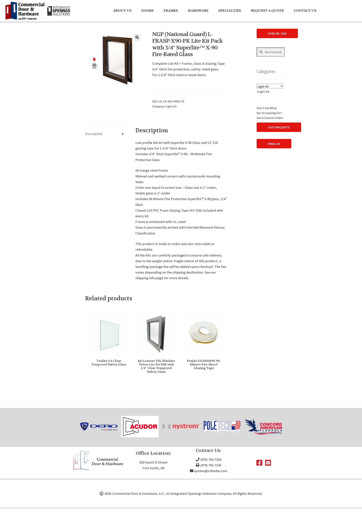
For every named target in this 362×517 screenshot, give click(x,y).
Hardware (198, 10)
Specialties (229, 10)
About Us (122, 10)
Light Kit (171, 106)
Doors (147, 10)
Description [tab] (93, 134)
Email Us (274, 144)
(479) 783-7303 (277, 33)
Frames (170, 10)
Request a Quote (267, 10)
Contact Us (305, 10)
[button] (137, 37)
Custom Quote (279, 127)
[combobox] (263, 91)
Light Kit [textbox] (263, 91)
